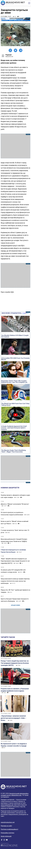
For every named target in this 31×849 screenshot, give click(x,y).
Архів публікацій (6, 836)
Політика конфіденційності (9, 829)
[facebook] (1, 840)
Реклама (15, 19)
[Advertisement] (15, 146)
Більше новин (15, 605)
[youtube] (7, 840)
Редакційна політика (7, 833)
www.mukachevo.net (7, 805)
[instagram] (4, 840)
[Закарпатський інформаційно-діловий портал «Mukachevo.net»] (13, 3)
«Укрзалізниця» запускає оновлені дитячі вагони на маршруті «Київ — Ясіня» (13, 718)
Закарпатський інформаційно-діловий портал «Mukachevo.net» (15, 794)
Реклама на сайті (6, 826)
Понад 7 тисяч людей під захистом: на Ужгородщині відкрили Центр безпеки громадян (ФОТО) (15, 663)
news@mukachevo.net (7, 822)
